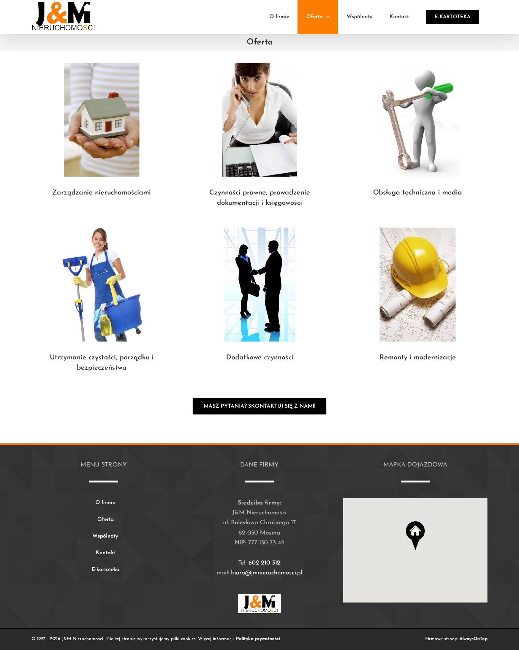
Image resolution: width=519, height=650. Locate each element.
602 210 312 (264, 563)
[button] (415, 535)
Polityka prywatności (257, 639)
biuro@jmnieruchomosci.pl (266, 573)
